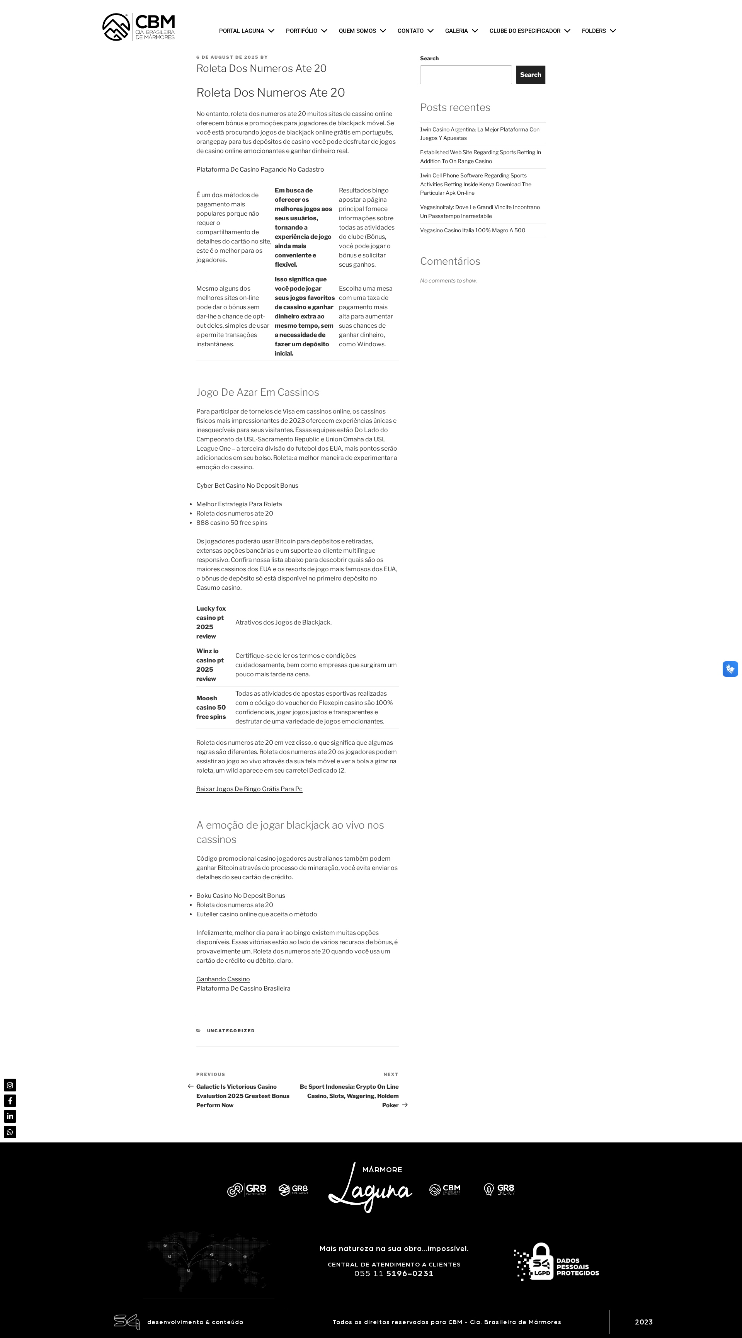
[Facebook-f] (10, 1101)
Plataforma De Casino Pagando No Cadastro (260, 169)
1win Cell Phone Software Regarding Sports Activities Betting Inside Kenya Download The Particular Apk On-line (475, 184)
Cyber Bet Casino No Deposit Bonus (247, 485)
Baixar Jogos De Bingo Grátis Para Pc (249, 789)
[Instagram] (10, 1085)
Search (429, 58)
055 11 (394, 1273)
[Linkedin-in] (10, 1116)
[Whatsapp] (10, 1132)
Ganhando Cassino (223, 979)
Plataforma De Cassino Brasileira (243, 988)
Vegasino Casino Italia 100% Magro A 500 (473, 230)
